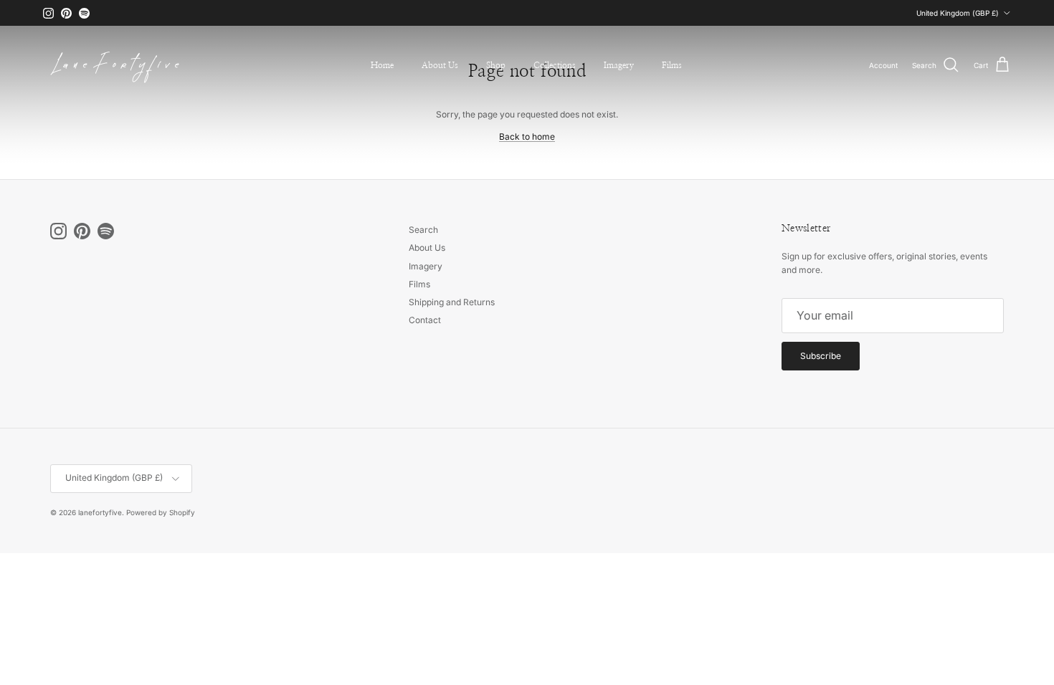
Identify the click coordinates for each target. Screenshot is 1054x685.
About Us (440, 65)
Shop (495, 65)
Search (423, 229)
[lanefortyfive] (114, 65)
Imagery (619, 65)
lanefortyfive (100, 512)
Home (382, 65)
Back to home (527, 136)
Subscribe (820, 355)
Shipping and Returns (452, 302)
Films (672, 65)
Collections (554, 65)
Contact (425, 320)
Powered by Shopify (160, 512)
